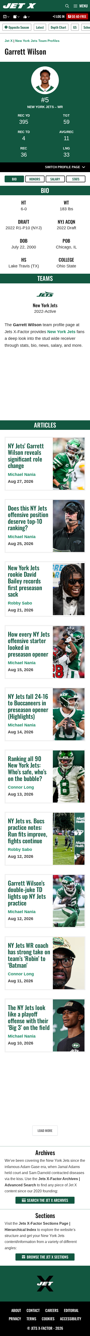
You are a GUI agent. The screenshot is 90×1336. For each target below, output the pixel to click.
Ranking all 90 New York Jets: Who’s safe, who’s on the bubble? (27, 768)
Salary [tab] (55, 179)
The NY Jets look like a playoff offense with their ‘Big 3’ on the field (29, 1017)
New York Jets (61, 331)
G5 (75, 27)
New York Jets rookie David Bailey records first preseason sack (25, 580)
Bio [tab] (14, 179)
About (16, 1310)
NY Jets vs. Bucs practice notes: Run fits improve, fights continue (27, 830)
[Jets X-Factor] (20, 6)
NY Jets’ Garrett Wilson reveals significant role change (26, 455)
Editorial (71, 1310)
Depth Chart (58, 27)
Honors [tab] (34, 179)
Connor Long (21, 787)
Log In (60, 16)
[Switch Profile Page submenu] (83, 167)
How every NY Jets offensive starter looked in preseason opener (29, 643)
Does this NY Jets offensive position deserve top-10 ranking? (28, 517)
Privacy (15, 1318)
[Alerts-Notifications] (15, 17)
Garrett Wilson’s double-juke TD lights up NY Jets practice (27, 892)
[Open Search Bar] (67, 6)
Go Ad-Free (78, 16)
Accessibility (70, 1318)
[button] (8, 17)
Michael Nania (22, 474)
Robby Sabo (20, 603)
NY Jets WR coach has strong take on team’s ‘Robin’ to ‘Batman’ (29, 955)
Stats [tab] (75, 179)
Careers (51, 1310)
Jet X (8, 41)
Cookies (48, 1318)
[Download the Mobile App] (5, 17)
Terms (31, 1318)
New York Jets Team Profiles (37, 41)
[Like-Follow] (26, 17)
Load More (45, 1130)
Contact (33, 1310)
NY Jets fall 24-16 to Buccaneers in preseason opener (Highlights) (28, 706)
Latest (40, 27)
